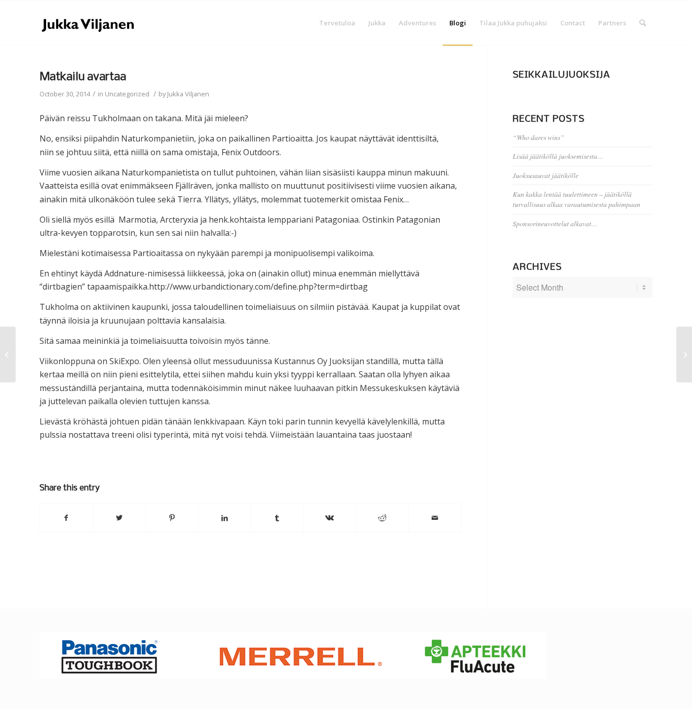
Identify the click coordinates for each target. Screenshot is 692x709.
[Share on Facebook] (66, 518)
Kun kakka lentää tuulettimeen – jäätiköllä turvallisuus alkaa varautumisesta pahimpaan (576, 199)
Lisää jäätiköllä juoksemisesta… (558, 156)
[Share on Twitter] (119, 518)
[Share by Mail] (435, 518)
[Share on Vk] (330, 518)
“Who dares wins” (538, 137)
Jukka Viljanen (188, 93)
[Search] (642, 23)
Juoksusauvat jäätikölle (546, 175)
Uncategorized (127, 93)
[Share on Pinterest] (172, 518)
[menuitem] (337, 23)
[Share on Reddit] (382, 518)
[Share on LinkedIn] (225, 518)
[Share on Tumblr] (277, 518)
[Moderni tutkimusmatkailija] (8, 354)
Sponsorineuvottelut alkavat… (555, 223)
